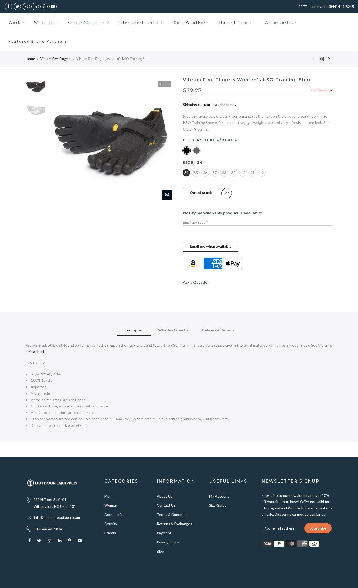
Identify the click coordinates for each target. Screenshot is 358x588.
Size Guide (217, 505)
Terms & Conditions (173, 514)
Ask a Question (196, 282)
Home (30, 59)
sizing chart (35, 351)
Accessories (279, 22)
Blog (160, 551)
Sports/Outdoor (86, 22)
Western (44, 22)
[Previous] (58, 140)
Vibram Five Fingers (55, 59)
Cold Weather (189, 22)
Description (134, 330)
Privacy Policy (168, 542)
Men (108, 496)
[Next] (166, 140)
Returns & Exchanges (174, 523)
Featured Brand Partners (38, 41)
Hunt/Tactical (235, 22)
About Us (164, 496)
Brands (110, 533)
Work (15, 22)
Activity (110, 523)
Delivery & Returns (218, 330)
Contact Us (166, 505)
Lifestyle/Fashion (139, 22)
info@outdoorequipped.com (57, 517)
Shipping (190, 104)
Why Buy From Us (173, 330)
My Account (219, 496)
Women (110, 505)
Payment (164, 533)
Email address (195, 222)
